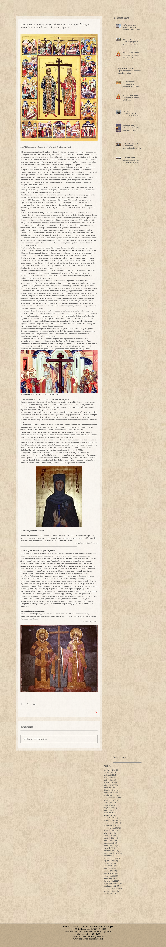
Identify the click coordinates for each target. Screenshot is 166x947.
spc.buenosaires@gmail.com (91, 936)
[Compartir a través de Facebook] (21, 704)
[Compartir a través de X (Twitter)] (28, 704)
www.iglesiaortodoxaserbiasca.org (88, 939)
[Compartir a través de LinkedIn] (34, 704)
